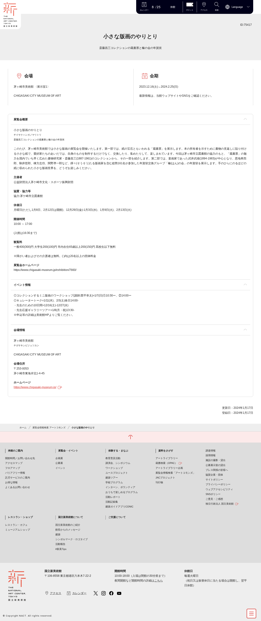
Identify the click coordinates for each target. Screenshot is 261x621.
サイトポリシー (214, 479)
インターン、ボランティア (120, 487)
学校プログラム (114, 482)
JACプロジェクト (165, 477)
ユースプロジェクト (116, 472)
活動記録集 (111, 501)
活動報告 (60, 544)
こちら (158, 580)
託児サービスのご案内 (17, 477)
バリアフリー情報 (15, 472)
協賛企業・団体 (214, 474)
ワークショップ (114, 468)
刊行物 (159, 482)
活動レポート (112, 497)
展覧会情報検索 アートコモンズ (49, 427)
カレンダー (79, 593)
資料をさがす (165, 450)
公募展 (59, 463)
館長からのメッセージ (67, 529)
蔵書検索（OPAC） (166, 463)
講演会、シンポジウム (117, 463)
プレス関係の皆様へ (217, 470)
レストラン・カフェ (16, 524)
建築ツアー (111, 477)
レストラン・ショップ (20, 517)
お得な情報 (11, 482)
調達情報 (211, 450)
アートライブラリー (167, 458)
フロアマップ (12, 468)
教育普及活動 (112, 458)
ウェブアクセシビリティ (219, 489)
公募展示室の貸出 (215, 465)
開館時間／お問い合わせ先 (20, 458)
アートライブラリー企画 (169, 468)
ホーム (23, 427)
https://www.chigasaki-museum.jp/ (35, 387)
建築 (57, 534)
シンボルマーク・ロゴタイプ (71, 539)
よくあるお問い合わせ (17, 487)
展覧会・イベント (68, 450)
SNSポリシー (213, 494)
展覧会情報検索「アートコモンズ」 (175, 472)
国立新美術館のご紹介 (67, 524)
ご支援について (117, 517)
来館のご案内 (15, 450)
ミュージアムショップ (17, 529)
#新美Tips (60, 549)
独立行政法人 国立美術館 (220, 503)
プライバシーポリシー (218, 484)
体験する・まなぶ (118, 450)
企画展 (59, 458)
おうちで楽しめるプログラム (121, 492)
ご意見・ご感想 (214, 498)
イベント (60, 468)
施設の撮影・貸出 (215, 460)
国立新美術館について (70, 517)
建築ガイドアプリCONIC (119, 506)
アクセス (55, 593)
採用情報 (211, 455)
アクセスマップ (14, 463)
